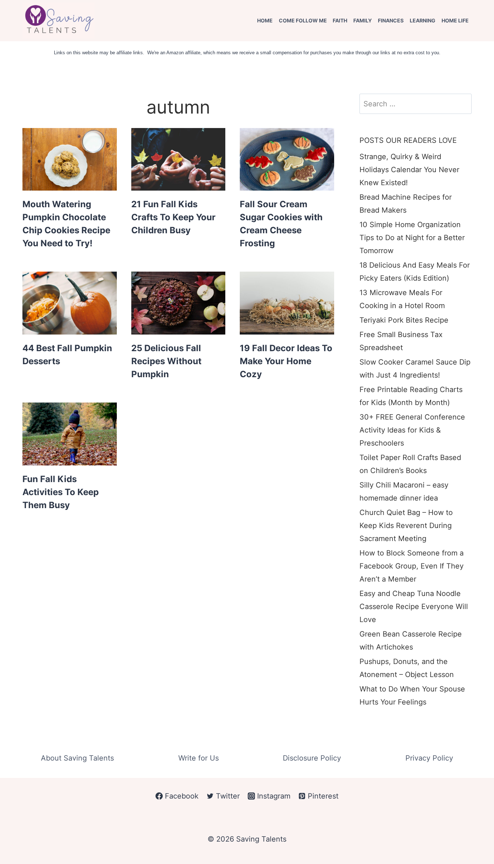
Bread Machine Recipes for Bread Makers (405, 203)
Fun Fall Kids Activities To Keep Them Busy (60, 492)
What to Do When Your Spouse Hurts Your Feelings (412, 695)
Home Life (455, 20)
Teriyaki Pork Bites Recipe (403, 320)
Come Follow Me (303, 20)
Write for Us (198, 758)
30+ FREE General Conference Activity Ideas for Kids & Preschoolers (412, 430)
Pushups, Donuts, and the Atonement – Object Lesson (406, 668)
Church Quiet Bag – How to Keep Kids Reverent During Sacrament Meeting (406, 525)
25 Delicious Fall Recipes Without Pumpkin (166, 361)
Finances (391, 20)
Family (362, 20)
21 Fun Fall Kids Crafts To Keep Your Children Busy (173, 217)
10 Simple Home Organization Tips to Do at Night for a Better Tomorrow (412, 237)
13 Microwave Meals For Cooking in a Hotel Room (402, 299)
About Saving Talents (77, 758)
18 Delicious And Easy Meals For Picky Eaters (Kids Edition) (414, 271)
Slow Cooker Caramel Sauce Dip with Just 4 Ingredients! (414, 368)
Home (265, 20)
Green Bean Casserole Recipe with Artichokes (410, 640)
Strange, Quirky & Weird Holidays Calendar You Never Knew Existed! (409, 169)
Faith (340, 20)
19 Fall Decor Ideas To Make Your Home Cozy (286, 361)
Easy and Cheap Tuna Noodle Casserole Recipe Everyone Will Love (413, 606)
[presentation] (69, 159)
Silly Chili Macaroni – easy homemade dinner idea (403, 491)
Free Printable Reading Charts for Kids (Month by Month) (411, 396)
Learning (422, 20)
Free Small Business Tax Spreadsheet (401, 341)
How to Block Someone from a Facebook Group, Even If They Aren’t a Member (411, 566)
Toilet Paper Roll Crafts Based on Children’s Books (410, 464)
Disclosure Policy (312, 758)
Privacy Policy (429, 758)
